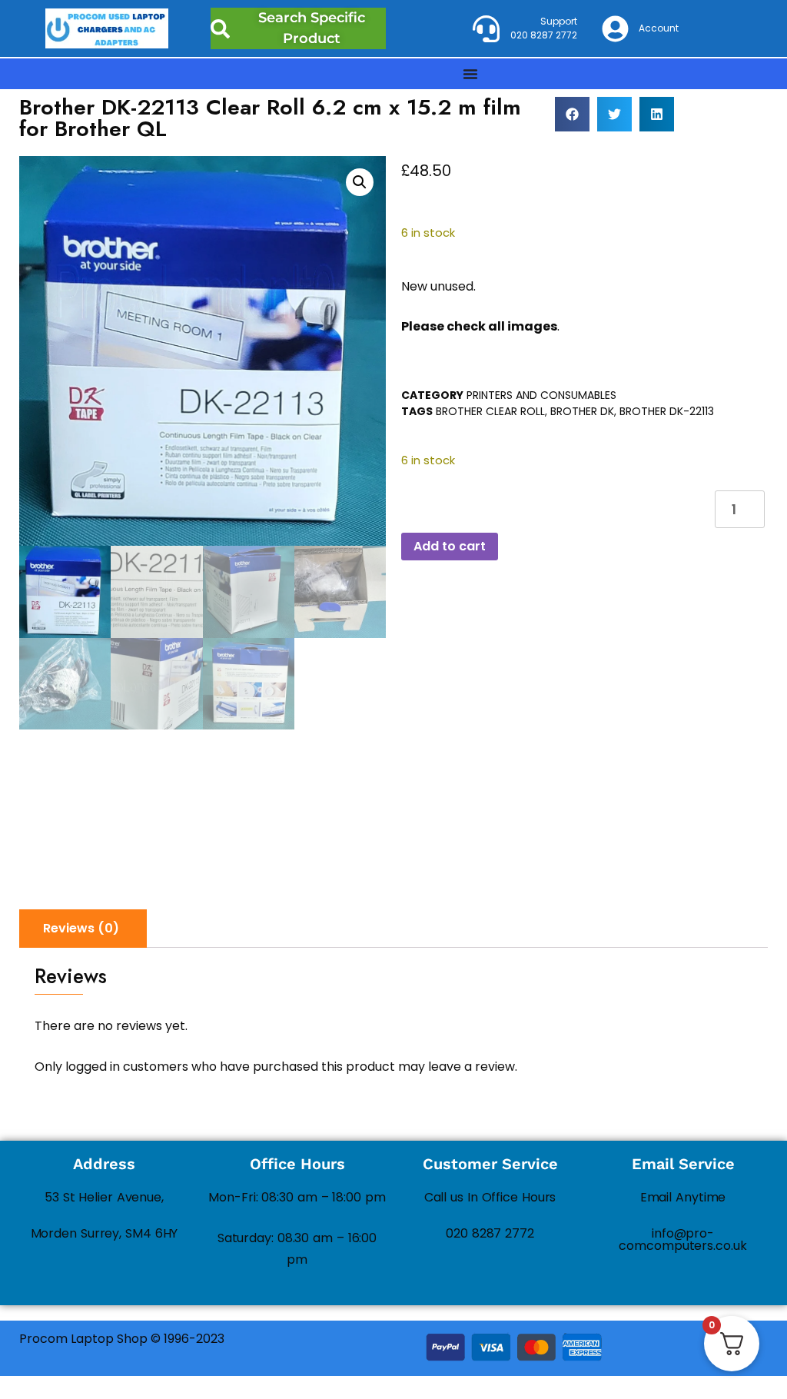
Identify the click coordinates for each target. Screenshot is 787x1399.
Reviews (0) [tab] (81, 928)
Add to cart (449, 546)
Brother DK (582, 411)
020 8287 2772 (490, 1233)
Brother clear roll (490, 411)
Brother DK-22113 (666, 411)
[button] (572, 114)
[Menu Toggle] (470, 73)
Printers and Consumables (541, 395)
